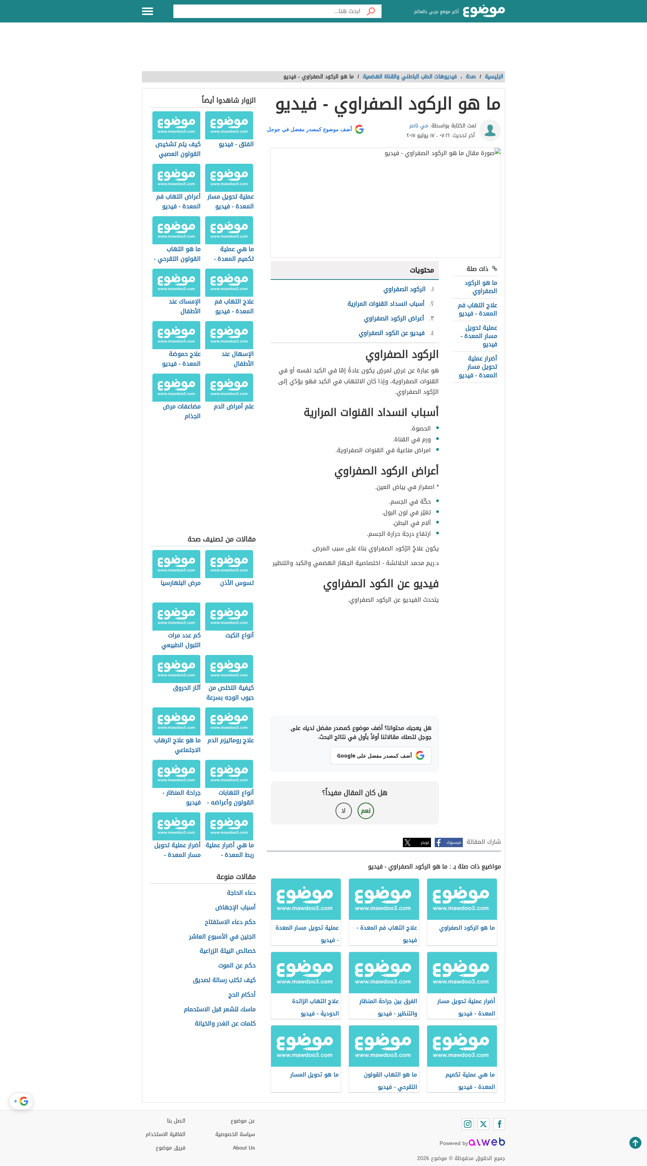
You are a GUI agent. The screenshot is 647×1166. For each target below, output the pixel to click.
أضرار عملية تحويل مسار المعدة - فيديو (478, 367)
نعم (366, 810)
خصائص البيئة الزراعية (228, 951)
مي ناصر (418, 126)
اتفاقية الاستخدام (165, 1134)
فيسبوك (453, 842)
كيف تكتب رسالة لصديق (224, 980)
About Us (244, 1148)
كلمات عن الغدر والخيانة (225, 1023)
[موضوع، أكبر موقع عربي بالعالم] (484, 11)
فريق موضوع (170, 1148)
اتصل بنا (176, 1121)
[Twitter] (483, 1124)
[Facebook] (499, 1124)
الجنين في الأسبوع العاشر (222, 936)
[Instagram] (468, 1124)
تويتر (425, 842)
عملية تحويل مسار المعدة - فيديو (479, 336)
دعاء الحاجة (241, 893)
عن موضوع (243, 1121)
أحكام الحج (242, 995)
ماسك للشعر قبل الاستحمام (220, 1009)
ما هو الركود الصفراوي (481, 287)
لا (343, 810)
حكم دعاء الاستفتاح (230, 922)
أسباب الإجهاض (235, 907)
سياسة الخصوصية (235, 1134)
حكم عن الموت (237, 965)
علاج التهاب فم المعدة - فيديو (477, 309)
